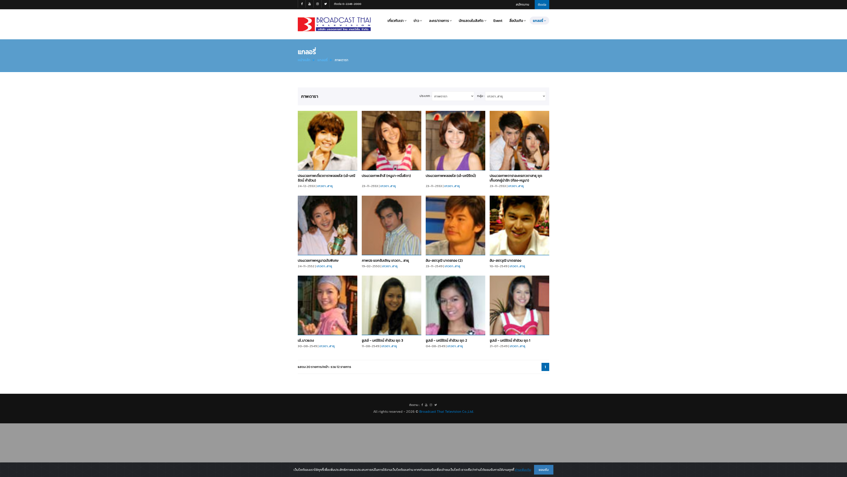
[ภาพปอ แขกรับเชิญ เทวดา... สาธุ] (391, 225)
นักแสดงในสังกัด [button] (471, 20)
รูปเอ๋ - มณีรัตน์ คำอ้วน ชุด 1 (510, 340)
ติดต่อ (542, 4)
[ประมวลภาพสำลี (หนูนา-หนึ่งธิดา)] (391, 140)
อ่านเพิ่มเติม (523, 469)
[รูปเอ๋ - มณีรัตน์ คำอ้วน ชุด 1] (519, 305)
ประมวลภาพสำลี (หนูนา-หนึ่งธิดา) (386, 175)
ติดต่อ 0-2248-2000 (347, 4)
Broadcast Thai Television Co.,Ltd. (446, 411)
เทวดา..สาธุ (325, 185)
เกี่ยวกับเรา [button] (396, 20)
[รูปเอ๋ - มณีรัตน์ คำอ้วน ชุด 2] (455, 305)
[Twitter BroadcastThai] (326, 4)
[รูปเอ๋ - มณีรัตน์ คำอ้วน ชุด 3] (391, 305)
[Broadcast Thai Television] (334, 24)
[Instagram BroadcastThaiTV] (318, 4)
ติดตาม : (414, 405)
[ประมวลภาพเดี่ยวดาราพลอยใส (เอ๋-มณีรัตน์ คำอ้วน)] (327, 140)
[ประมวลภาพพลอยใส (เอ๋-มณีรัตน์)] (455, 140)
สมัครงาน (522, 4)
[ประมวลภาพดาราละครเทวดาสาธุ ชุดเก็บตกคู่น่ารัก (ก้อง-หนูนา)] (519, 140)
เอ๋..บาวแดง (306, 340)
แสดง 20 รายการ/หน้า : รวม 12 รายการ (324, 366)
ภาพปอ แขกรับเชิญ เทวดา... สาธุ (385, 260)
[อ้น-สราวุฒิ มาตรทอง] (519, 225)
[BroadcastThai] (426, 405)
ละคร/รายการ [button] (439, 20)
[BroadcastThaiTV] (422, 405)
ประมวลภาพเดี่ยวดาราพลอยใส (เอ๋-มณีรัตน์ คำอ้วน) (326, 178)
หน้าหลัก (304, 59)
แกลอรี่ (322, 59)
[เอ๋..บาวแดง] (327, 305)
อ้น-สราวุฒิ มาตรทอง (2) (444, 260)
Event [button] (497, 20)
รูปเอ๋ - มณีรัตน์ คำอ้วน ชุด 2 (446, 340)
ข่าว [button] (416, 20)
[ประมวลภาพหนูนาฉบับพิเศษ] (327, 225)
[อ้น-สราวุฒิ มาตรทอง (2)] (455, 225)
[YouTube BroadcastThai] (310, 4)
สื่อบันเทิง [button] (516, 20)
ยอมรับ (544, 469)
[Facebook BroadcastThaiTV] (302, 4)
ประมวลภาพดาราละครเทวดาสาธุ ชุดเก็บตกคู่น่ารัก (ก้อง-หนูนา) (516, 178)
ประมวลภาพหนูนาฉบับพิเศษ (318, 260)
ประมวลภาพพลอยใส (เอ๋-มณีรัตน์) (451, 175)
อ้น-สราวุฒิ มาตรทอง (505, 260)
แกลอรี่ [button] (538, 20)
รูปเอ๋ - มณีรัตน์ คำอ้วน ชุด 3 (382, 340)
